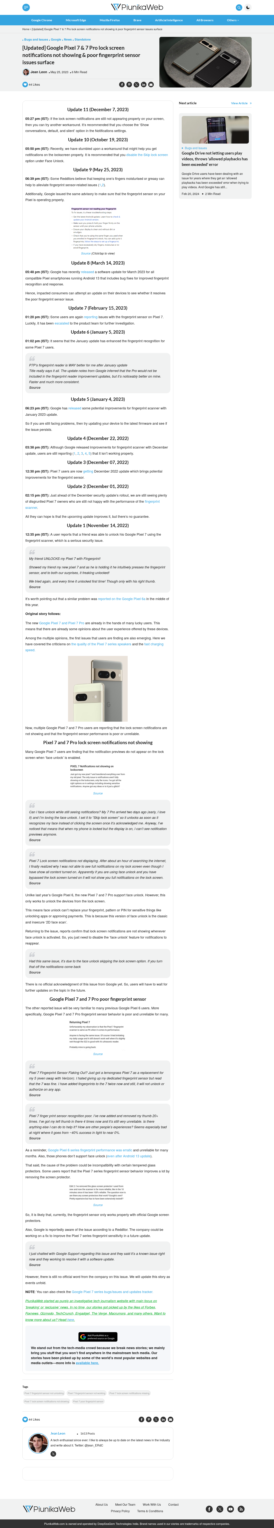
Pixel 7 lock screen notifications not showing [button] (46, 1401)
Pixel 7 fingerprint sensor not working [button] (86, 1393)
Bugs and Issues (196, 148)
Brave (137, 20)
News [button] (68, 39)
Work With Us (152, 1504)
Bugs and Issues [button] (36, 39)
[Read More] (215, 130)
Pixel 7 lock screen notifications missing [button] (129, 1393)
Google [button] (56, 39)
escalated (62, 323)
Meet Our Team (125, 1504)
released (88, 271)
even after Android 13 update (128, 1155)
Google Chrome (41, 20)
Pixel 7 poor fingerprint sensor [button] (88, 1401)
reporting (90, 316)
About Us (101, 1504)
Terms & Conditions (150, 1511)
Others (232, 20)
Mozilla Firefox (110, 20)
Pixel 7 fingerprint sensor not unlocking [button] (44, 1393)
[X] (219, 1509)
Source (86, 253)
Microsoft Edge (76, 20)
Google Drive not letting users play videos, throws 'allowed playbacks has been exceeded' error (215, 159)
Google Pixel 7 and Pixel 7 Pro (61, 622)
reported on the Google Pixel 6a (122, 598)
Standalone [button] (83, 39)
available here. (87, 1362)
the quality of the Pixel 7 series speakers (101, 643)
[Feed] (241, 1509)
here (70, 1319)
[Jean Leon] (37, 1443)
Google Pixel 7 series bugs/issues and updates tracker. (112, 1291)
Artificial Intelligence (169, 20)
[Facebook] (209, 1509)
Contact (173, 1504)
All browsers (204, 20)
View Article (239, 103)
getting (88, 471)
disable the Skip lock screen (147, 154)
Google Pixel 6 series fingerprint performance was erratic (90, 1149)
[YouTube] (230, 1509)
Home (25, 29)
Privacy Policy (120, 1511)
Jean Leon (39, 71)
